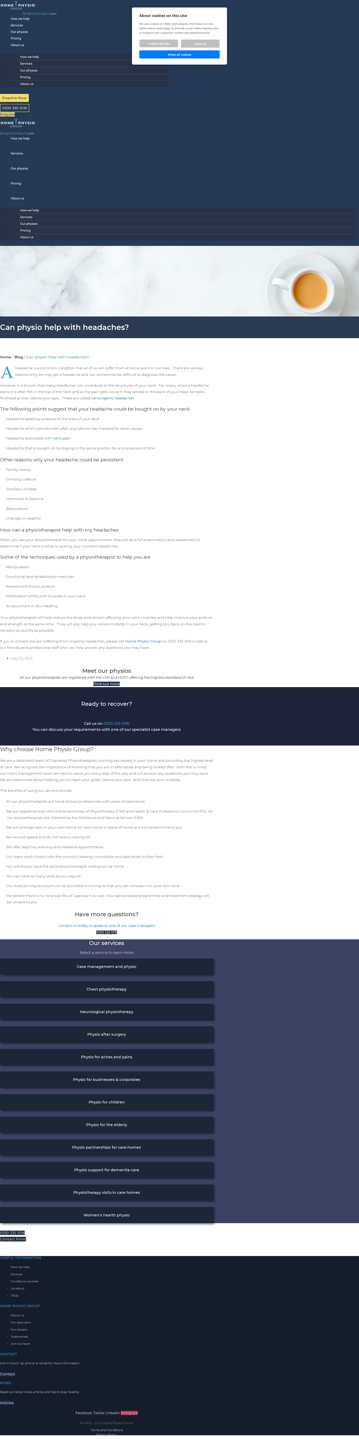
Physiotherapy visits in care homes (106, 1192)
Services (17, 25)
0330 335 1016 (116, 723)
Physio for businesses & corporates (106, 1079)
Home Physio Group (143, 641)
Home (5, 357)
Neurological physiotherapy (106, 1012)
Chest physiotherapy (107, 989)
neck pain (61, 438)
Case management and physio (106, 966)
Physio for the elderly (106, 1125)
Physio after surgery (106, 1034)
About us (17, 45)
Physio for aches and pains (106, 1057)
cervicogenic (102, 398)
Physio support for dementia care (106, 1170)
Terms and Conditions (106, 1430)
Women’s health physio (107, 1215)
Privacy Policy (106, 1435)
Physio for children (107, 1102)
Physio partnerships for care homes (106, 1147)
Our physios (19, 32)
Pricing (16, 38)
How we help (20, 19)
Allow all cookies (179, 54)
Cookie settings (159, 43)
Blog (18, 357)
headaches (124, 398)
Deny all (200, 44)
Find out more (106, 684)
